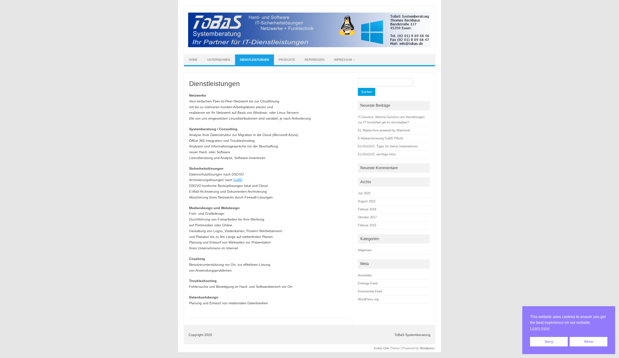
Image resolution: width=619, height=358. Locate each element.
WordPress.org (368, 299)
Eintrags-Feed (367, 283)
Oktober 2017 (367, 217)
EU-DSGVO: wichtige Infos (377, 154)
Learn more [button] (540, 328)
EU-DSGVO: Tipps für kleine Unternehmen (388, 146)
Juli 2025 (364, 193)
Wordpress (427, 348)
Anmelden (365, 275)
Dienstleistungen (254, 59)
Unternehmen (218, 59)
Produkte (287, 59)
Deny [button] (549, 341)
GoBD (238, 180)
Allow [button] (588, 341)
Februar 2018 (367, 209)
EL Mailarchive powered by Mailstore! (384, 130)
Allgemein (365, 250)
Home (193, 59)
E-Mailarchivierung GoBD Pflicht (380, 138)
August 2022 (367, 201)
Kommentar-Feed (370, 291)
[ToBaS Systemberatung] (309, 46)
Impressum (343, 59)
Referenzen (314, 59)
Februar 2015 (367, 225)
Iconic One (381, 348)
